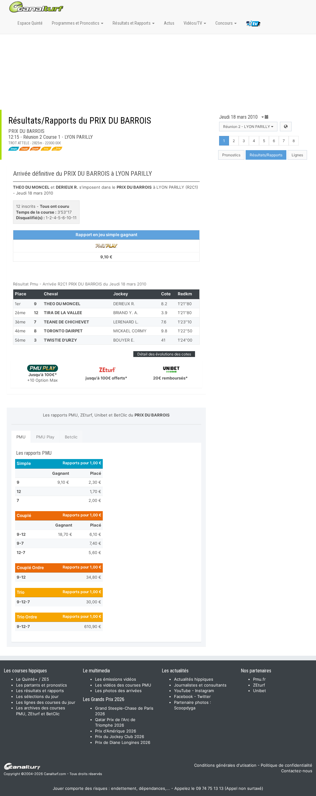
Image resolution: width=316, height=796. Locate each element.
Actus (169, 23)
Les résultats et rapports (40, 690)
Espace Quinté (30, 23)
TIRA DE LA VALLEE (63, 312)
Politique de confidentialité (286, 765)
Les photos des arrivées (118, 690)
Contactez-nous (296, 770)
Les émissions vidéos (115, 679)
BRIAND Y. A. (125, 312)
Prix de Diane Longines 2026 (122, 742)
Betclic (71, 436)
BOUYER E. (124, 340)
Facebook (183, 696)
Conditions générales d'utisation (225, 765)
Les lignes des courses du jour (45, 702)
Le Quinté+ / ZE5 (32, 679)
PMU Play (45, 436)
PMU (21, 436)
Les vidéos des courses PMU (123, 685)
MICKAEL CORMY (130, 330)
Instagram (204, 690)
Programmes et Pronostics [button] (76, 23)
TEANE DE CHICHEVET (66, 321)
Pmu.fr (259, 679)
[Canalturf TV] (253, 24)
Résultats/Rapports (266, 155)
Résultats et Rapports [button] (132, 23)
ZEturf (259, 685)
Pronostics (231, 155)
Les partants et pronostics (41, 685)
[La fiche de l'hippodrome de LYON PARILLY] (286, 126)
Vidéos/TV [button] (193, 23)
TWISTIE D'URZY (60, 340)
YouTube (182, 690)
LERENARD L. (126, 321)
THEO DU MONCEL (62, 303)
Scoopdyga (184, 707)
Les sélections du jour (37, 696)
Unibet (259, 690)
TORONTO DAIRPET (63, 330)
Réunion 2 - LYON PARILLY (247, 126)
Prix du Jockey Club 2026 (119, 736)
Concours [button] (224, 23)
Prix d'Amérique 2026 (115, 730)
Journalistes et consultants (200, 685)
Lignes (297, 155)
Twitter (204, 696)
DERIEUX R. (124, 303)
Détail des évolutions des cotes (164, 354)
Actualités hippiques (193, 679)
